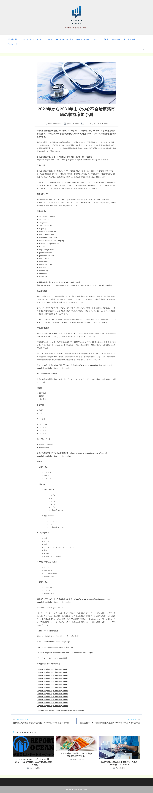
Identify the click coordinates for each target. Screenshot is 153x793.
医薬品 (70, 710)
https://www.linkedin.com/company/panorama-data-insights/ (69, 653)
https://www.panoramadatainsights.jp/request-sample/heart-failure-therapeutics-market (72, 160)
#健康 (42, 710)
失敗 (74, 710)
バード (58, 710)
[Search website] (143, 48)
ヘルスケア (104, 123)
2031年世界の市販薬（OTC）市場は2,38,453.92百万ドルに (76, 754)
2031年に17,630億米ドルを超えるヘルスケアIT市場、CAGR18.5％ (119, 763)
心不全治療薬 (80, 710)
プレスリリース (91, 123)
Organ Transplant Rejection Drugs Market (52, 669)
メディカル (64, 710)
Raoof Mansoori (54, 123)
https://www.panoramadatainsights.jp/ (57, 647)
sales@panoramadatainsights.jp (57, 641)
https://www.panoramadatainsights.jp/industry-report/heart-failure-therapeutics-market (76, 285)
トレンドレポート (50, 710)
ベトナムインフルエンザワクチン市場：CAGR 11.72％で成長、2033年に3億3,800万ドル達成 (34, 762)
